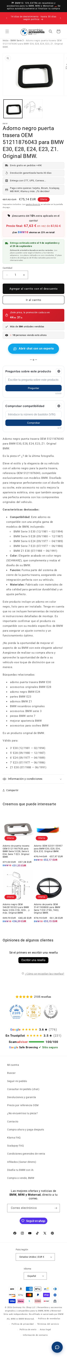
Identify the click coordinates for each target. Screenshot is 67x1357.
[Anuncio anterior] (7, 18)
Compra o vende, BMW (20, 1178)
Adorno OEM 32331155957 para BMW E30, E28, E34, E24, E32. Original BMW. (48, 849)
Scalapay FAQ (15, 1145)
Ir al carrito (33, 300)
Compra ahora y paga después (25, 1129)
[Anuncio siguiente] (60, 18)
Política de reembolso (49, 1319)
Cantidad (7, 268)
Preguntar (33, 388)
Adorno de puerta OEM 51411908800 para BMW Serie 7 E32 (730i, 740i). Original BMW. (47, 908)
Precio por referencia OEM (23, 1105)
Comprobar (33, 422)
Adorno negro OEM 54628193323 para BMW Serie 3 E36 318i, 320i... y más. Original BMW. (16, 908)
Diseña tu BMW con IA (20, 1170)
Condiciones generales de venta (26, 1153)
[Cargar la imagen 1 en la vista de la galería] (13, 109)
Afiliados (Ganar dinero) (21, 1161)
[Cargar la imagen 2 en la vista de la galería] (33, 109)
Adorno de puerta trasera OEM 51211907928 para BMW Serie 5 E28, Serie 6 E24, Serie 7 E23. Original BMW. (16, 851)
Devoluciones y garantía (21, 1097)
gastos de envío (33, 204)
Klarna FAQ (14, 1137)
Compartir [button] (12, 790)
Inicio (6, 40)
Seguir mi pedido (17, 1081)
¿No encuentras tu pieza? (22, 1113)
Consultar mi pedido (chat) (23, 1089)
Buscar (11, 1072)
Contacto (12, 1121)
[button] (7, 31)
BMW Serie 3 (17, 40)
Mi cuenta (13, 1064)
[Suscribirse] (56, 1208)
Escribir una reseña (33, 960)
